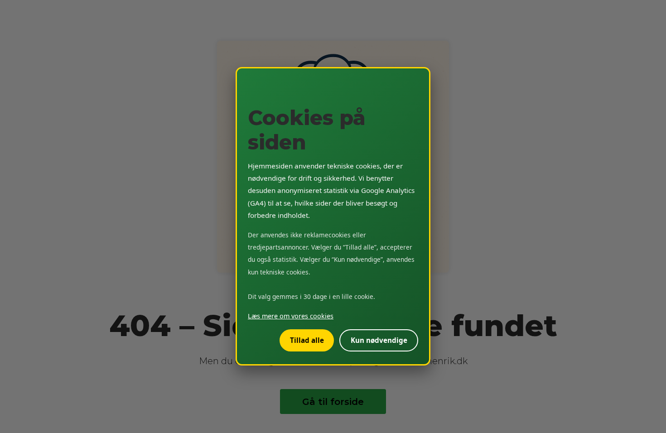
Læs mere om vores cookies (290, 316)
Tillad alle (307, 340)
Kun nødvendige (379, 340)
